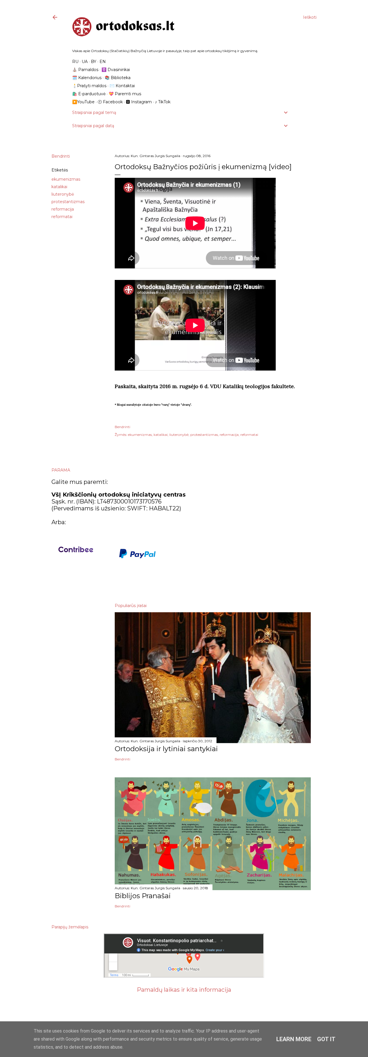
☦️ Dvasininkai (115, 69)
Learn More (293, 1039)
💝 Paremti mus (125, 93)
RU (75, 61)
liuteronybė (62, 194)
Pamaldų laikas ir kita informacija (184, 989)
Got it (326, 1039)
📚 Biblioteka (118, 77)
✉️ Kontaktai (122, 85)
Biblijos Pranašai (143, 896)
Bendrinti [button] (60, 156)
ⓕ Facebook (110, 101)
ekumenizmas (65, 179)
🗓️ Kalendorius (86, 77)
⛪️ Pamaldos (85, 69)
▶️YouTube (83, 101)
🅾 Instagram (139, 101)
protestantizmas (68, 201)
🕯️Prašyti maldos (89, 85)
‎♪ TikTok (162, 101)
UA (85, 61)
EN (102, 61)
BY (93, 61)
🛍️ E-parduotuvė (89, 93)
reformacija (62, 209)
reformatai (61, 216)
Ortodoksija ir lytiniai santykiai (166, 749)
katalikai (59, 186)
